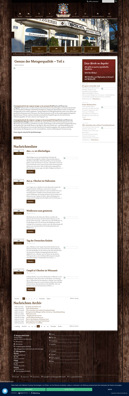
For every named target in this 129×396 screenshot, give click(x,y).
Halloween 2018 (31, 314)
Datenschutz (35, 377)
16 (35, 326)
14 (29, 326)
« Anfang (17, 326)
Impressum (26, 377)
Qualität (49, 16)
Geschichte (39, 16)
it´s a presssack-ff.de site (75, 377)
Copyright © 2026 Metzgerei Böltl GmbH (54, 377)
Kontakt (85, 16)
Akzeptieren (69, 389)
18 (41, 326)
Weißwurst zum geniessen (39, 210)
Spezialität (74, 51)
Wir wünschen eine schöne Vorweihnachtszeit (40, 310)
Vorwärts (42, 298)
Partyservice (57, 51)
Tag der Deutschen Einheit (39, 240)
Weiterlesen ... (31, 171)
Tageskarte (39, 51)
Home (20, 16)
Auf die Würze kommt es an (34, 317)
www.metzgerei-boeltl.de (23, 371)
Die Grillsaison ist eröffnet (34, 323)
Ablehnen (28, 389)
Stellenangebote (98, 16)
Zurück (18, 138)
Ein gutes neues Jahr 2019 (33, 306)
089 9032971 (93, 1)
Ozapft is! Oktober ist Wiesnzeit (42, 270)
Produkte (75, 16)
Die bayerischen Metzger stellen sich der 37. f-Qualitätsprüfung (45, 312)
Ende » (49, 298)
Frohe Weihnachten (32, 308)
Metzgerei (92, 51)
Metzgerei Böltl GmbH (19, 54)
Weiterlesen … (96, 99)
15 (32, 326)
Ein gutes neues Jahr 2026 (91, 86)
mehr (110, 389)
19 (44, 326)
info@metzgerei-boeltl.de (23, 346)
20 (48, 326)
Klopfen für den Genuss (34, 315)
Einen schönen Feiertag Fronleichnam (37, 321)
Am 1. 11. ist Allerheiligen (38, 150)
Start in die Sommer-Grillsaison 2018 (37, 319)
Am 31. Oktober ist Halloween (41, 180)
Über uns (28, 16)
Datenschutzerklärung (122, 393)
